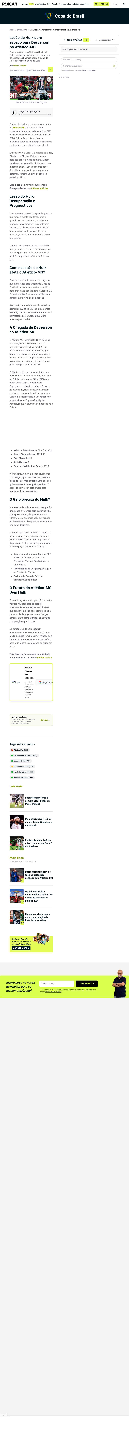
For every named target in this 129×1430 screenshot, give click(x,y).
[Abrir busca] (124, 4)
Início (12, 30)
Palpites (75, 4)
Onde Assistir (52, 4)
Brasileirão (22, 30)
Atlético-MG (19, 127)
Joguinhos (84, 4)
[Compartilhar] (50, 69)
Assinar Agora (21, 948)
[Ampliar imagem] (31, 88)
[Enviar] (114, 66)
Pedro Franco (19, 66)
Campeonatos (65, 4)
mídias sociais (44, 657)
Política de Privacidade (53, 992)
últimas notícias (39, 188)
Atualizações (40, 4)
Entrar (84, 71)
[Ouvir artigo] (14, 112)
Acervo (27, 4)
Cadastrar (92, 71)
